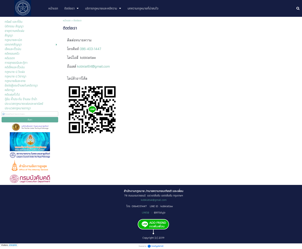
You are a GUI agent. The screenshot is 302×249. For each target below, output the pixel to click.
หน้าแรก (67, 20)
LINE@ (146, 212)
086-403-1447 (90, 49)
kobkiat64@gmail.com (93, 66)
